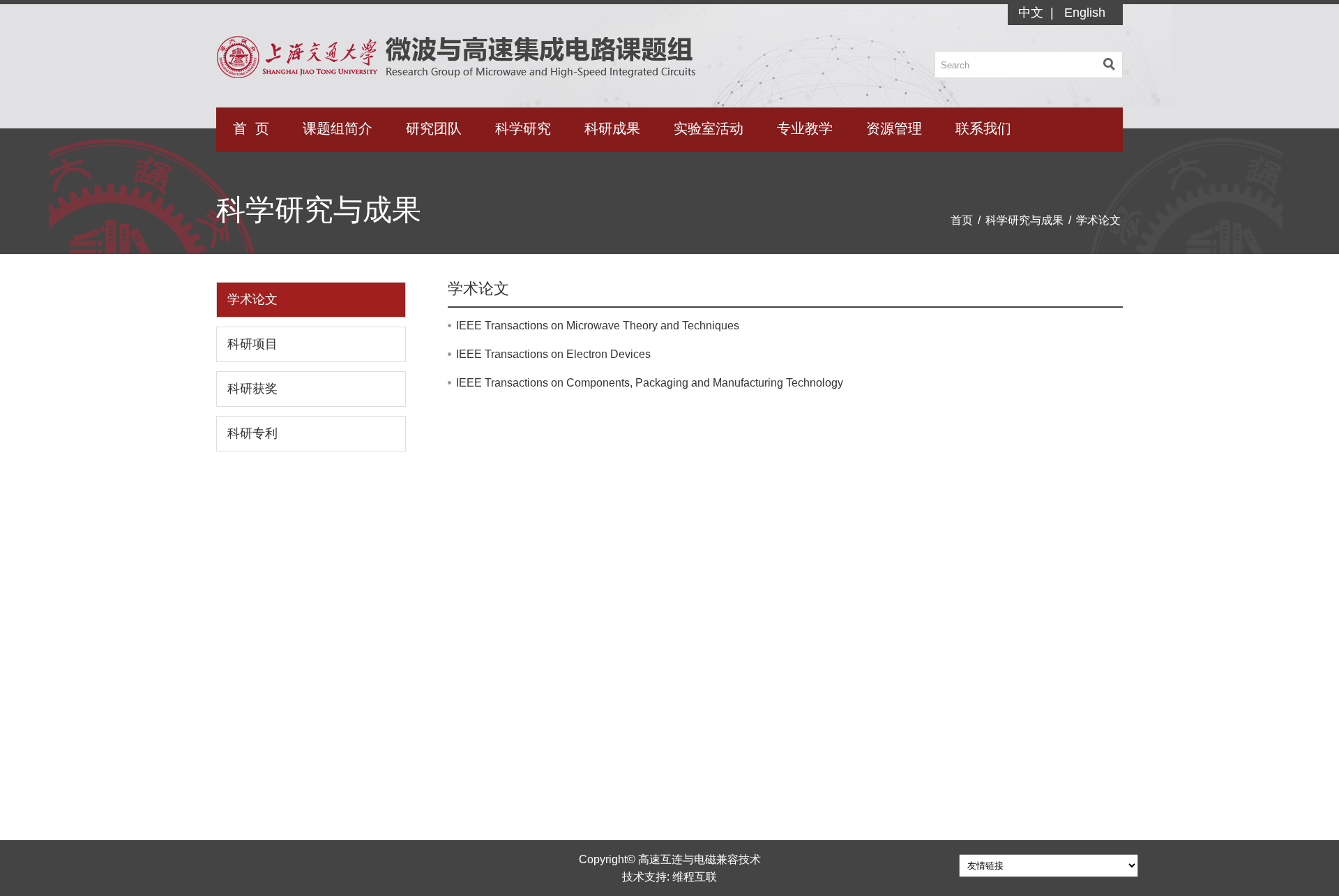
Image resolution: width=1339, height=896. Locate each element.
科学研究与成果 (1024, 220)
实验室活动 (708, 128)
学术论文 (1098, 220)
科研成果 (612, 128)
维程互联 (694, 877)
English (1084, 13)
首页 (962, 220)
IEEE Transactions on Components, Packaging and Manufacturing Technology (649, 383)
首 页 (251, 128)
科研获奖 (252, 389)
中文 (1030, 13)
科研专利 (252, 433)
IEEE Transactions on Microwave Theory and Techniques (597, 325)
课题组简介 (337, 128)
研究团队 (434, 128)
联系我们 (983, 128)
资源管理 (894, 128)
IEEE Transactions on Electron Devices (553, 354)
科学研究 (523, 128)
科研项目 (252, 344)
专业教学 (805, 128)
